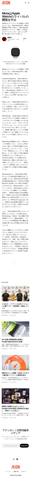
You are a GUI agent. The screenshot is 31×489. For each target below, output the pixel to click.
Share (24, 39)
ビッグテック (5, 9)
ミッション (8, 471)
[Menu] (28, 2)
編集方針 (16, 471)
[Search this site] (25, 2)
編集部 (9, 37)
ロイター (22, 200)
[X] (14, 459)
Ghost (19, 475)
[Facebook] (17, 459)
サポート (23, 471)
